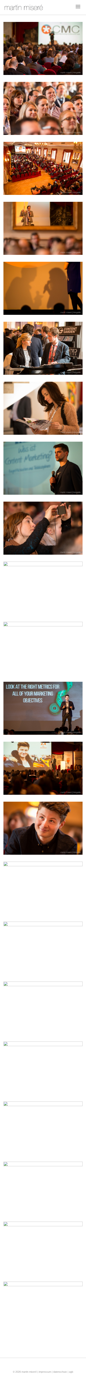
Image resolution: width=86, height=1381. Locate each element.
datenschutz (60, 1371)
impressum (45, 1371)
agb (71, 1371)
